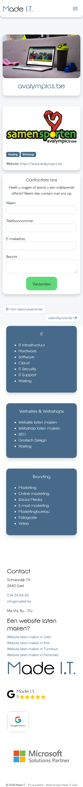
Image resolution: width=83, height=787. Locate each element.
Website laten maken (38, 422)
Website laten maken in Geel (29, 636)
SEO (22, 434)
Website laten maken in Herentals (33, 654)
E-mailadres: (16, 238)
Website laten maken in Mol (28, 642)
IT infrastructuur (32, 345)
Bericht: (12, 256)
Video (24, 523)
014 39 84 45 (18, 595)
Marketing (27, 487)
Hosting (25, 380)
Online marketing (34, 493)
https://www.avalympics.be (41, 163)
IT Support (27, 374)
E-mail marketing (34, 505)
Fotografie (28, 517)
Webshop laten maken (39, 428)
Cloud (24, 363)
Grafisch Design (32, 440)
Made (18, 9)
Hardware (28, 351)
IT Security (27, 368)
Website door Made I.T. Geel (61, 785)
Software (26, 357)
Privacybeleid (35, 785)
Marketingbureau (34, 511)
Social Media (30, 499)
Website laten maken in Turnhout (32, 648)
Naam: (11, 202)
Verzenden (42, 284)
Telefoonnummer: (20, 220)
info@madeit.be (19, 601)
